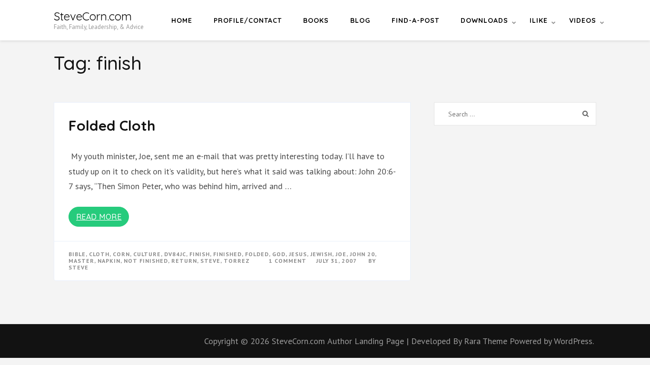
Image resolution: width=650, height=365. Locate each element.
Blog (360, 20)
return (184, 260)
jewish (321, 254)
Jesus (298, 254)
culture (147, 254)
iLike (539, 20)
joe (340, 254)
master (81, 260)
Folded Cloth (112, 125)
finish (199, 254)
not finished (146, 260)
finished (227, 254)
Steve (79, 267)
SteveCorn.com (93, 16)
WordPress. (574, 341)
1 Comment (287, 260)
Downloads (484, 20)
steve (210, 260)
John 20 (362, 254)
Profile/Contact (248, 20)
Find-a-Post (415, 20)
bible (77, 254)
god (279, 254)
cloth (99, 254)
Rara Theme (487, 341)
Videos (582, 20)
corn (121, 254)
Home (181, 20)
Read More (99, 216)
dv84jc (175, 254)
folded (257, 254)
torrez (237, 260)
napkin (109, 260)
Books (316, 20)
